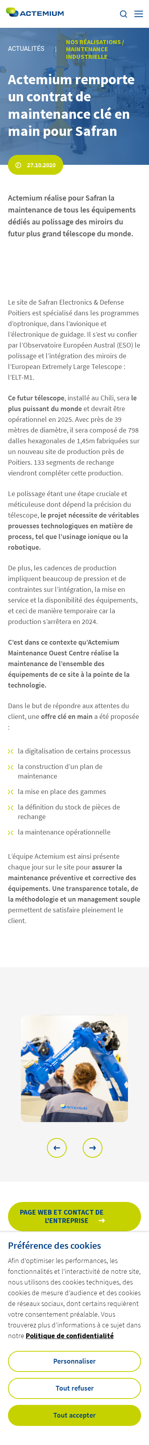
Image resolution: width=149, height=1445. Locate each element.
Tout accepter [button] (74, 1415)
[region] (74, 1068)
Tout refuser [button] (75, 1388)
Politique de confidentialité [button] (70, 1335)
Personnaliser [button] (74, 1361)
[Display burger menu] (138, 14)
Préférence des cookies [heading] (54, 1245)
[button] (57, 1148)
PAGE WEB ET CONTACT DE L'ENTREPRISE (62, 1216)
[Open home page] (35, 14)
